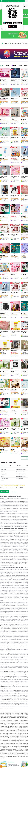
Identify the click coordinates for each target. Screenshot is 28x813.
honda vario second (12, 739)
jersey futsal (21, 720)
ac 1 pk (13, 711)
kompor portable (7, 723)
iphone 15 (13, 743)
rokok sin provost (3, 756)
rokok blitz (10, 750)
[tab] (7, 65)
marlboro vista (23, 747)
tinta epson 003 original (9, 736)
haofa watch (9, 749)
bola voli (10, 720)
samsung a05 (8, 746)
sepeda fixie (14, 740)
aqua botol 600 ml (7, 717)
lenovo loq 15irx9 (18, 729)
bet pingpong (15, 720)
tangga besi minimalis (22, 733)
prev (2, 17)
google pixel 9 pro (20, 740)
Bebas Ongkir (3, 469)
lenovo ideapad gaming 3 (5, 730)
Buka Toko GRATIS (4, 491)
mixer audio (2, 726)
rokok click (7, 753)
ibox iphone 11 (16, 742)
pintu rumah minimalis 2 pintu (5, 727)
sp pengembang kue (10, 724)
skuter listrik (10, 742)
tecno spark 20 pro (3, 750)
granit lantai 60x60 (8, 726)
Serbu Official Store (4, 478)
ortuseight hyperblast (4, 720)
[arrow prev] (1, 43)
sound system (7, 743)
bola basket (18, 721)
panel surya (13, 730)
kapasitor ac (13, 717)
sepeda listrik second (4, 740)
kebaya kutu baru (8, 711)
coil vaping (17, 754)
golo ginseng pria (23, 754)
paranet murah (21, 727)
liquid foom (15, 749)
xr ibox (3, 753)
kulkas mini (2, 713)
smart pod (2, 752)
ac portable (2, 711)
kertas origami (2, 733)
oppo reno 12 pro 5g (16, 747)
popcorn (20, 714)
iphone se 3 (19, 752)
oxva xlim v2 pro (25, 753)
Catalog (2, 480)
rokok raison (9, 747)
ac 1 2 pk (4, 716)
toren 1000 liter (9, 733)
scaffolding (5, 731)
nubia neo (21, 746)
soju (1, 716)
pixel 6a (1, 744)
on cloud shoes (7, 714)
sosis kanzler (19, 717)
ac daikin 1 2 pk (18, 713)
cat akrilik (18, 723)
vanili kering (25, 724)
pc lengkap (5, 729)
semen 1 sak (5, 739)
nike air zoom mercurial (13, 719)
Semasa (2, 476)
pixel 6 (10, 740)
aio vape (5, 754)
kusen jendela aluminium (20, 734)
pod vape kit (2, 746)
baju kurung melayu (19, 711)
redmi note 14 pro (21, 749)
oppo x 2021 (7, 752)
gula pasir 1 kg (15, 726)
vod (20, 750)
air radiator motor (23, 742)
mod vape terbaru (3, 749)
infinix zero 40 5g (16, 750)
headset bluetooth (18, 743)
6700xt (17, 730)
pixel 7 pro (6, 742)
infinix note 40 (19, 739)
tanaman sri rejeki (5, 734)
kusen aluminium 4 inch (4, 737)
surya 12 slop (15, 756)
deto (10, 753)
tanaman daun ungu (18, 724)
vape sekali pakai (21, 756)
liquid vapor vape (15, 746)
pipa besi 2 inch (21, 731)
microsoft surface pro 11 (12, 731)
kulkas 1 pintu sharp (14, 714)
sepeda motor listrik (13, 737)
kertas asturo (15, 733)
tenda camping (12, 721)
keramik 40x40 (11, 729)
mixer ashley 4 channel (8, 744)
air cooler (2, 714)
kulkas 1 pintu (15, 716)
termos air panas (15, 727)
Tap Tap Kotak (3, 474)
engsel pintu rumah (21, 737)
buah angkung (21, 716)
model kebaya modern (9, 713)
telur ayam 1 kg (5, 719)
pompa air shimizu (17, 736)
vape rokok (10, 756)
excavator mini (13, 723)
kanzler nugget (9, 716)
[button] (5, 43)
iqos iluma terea (13, 752)
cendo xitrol (19, 753)
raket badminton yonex (4, 721)
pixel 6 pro (2, 743)
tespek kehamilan (10, 754)
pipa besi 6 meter (22, 726)
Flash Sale (3, 471)
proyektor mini (12, 734)
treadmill (19, 719)
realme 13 (15, 744)
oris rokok (14, 753)
